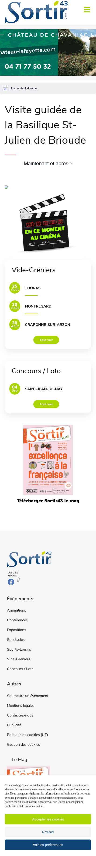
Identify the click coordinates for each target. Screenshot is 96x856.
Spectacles (16, 639)
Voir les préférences (48, 845)
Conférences (17, 620)
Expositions (16, 629)
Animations (16, 610)
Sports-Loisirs (19, 649)
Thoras (33, 288)
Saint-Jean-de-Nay (44, 389)
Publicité (14, 725)
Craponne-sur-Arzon (47, 324)
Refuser (48, 832)
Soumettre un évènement (27, 695)
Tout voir (46, 340)
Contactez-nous (20, 715)
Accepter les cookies (48, 819)
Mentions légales (20, 705)
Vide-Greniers (18, 659)
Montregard (38, 306)
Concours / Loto (20, 668)
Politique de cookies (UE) (27, 734)
